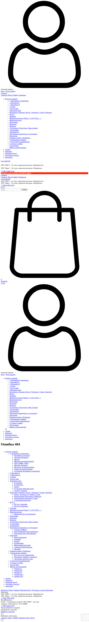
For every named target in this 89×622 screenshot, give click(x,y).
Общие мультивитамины (23, 469)
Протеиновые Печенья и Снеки (26, 498)
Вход (3, 91)
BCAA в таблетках (21, 506)
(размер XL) (18, 574)
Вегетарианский (20, 537)
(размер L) (18, 569)
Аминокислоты (15, 110)
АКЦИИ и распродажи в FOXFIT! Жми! (16, 173)
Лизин (16, 487)
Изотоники (14, 122)
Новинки (8, 151)
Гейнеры (13, 116)
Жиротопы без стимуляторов (25, 514)
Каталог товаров (11, 99)
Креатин (13, 126)
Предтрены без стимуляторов (25, 533)
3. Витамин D (15, 105)
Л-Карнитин (14, 132)
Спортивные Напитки (22, 500)
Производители (11, 153)
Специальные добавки (18, 140)
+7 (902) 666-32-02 (7, 171)
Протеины (13, 136)
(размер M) (18, 571)
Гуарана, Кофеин (20, 530)
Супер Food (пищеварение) (20, 142)
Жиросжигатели (16, 120)
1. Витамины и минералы (19, 101)
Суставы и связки (16, 144)
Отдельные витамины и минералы (27, 471)
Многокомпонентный (22, 545)
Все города (30, 618)
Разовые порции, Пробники (20, 138)
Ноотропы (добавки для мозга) (25, 557)
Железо (17, 459)
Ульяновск (22, 95)
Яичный (17, 549)
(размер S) (18, 572)
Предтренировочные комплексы (26, 532)
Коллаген (13, 124)
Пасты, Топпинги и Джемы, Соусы (27, 494)
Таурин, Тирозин (20, 491)
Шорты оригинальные (18, 148)
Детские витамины (21, 457)
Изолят (16, 541)
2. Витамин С (15, 103)
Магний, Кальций (21, 465)
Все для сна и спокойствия (24, 555)
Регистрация (10, 91)
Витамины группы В (22, 455)
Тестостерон (14, 146)
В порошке (18, 483)
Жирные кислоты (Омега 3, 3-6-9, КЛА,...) (25, 118)
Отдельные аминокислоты (24, 489)
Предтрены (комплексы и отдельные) (23, 134)
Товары (16, 590)
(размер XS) (18, 576)
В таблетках (18, 485)
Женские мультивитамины (24, 461)
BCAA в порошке (20, 504)
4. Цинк (12, 107)
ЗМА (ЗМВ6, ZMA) (21, 463)
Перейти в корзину (8, 612)
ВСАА (12, 114)
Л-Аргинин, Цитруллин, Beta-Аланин (24, 128)
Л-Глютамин (14, 130)
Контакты (8, 157)
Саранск (4, 95)
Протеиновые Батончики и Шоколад (27, 496)
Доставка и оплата (12, 155)
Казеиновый (18, 543)
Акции (7, 149)
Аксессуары (14, 109)
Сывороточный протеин (23, 547)
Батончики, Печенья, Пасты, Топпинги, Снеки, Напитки (31, 112)
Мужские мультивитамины (24, 467)
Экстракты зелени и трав (23, 559)
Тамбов (15, 95)
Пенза (9, 95)
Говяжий (17, 539)
